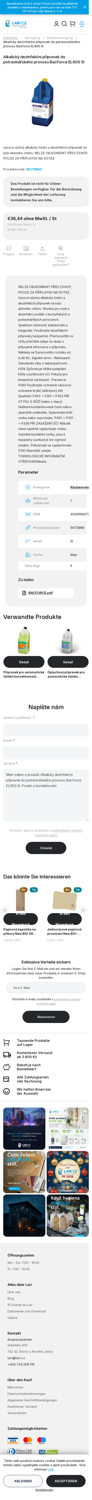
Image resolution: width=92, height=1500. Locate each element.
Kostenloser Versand (22, 1406)
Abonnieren (46, 1017)
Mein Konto (15, 1387)
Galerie (12, 1318)
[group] (24, 915)
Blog (10, 1298)
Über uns (13, 1292)
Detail (24, 662)
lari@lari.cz (16, 1358)
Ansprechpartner (19, 1339)
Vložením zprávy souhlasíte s (46, 832)
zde (51, 1469)
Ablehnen (23, 1481)
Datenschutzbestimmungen (26, 1394)
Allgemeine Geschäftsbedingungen (32, 1400)
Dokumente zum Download (26, 1311)
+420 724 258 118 (20, 1364)
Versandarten (17, 1413)
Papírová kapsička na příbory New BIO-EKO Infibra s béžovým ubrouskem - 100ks (19, 932)
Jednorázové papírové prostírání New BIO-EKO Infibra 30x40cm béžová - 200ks (64, 932)
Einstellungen (44, 1489)
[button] (20, 919)
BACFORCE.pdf (40, 593)
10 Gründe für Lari (19, 1305)
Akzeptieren (66, 1481)
